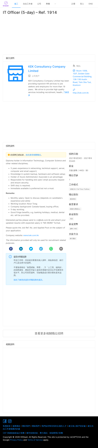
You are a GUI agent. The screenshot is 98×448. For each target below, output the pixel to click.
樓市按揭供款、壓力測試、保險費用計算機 (44, 433)
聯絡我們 (36, 426)
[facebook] (11, 249)
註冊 (73, 4)
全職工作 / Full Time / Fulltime (79, 189)
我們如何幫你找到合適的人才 (54, 426)
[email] (61, 249)
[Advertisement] (49, 34)
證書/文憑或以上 (75, 209)
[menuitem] (16, 4)
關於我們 (26, 426)
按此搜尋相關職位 (33, 155)
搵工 (16, 4)
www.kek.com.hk (31, 235)
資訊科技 (73, 199)
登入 (82, 4)
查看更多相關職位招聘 (49, 333)
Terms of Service (35, 440)
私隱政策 (7, 426)
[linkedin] (21, 249)
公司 (39, 4)
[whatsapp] (51, 249)
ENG (91, 4)
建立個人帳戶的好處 (77, 426)
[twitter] (31, 249)
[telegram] (41, 249)
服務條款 (16, 426)
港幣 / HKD (73, 229)
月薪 (71, 219)
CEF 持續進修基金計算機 (13, 433)
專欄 (48, 4)
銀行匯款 (73, 238)
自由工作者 (28, 4)
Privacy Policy (16, 440)
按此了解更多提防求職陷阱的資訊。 (29, 280)
